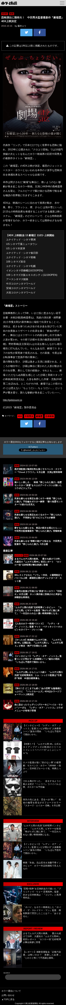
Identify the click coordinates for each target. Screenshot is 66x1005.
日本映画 (49, 416)
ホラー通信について (11, 991)
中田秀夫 (29, 416)
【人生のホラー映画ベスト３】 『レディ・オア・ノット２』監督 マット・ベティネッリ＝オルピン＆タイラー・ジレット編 (38, 626)
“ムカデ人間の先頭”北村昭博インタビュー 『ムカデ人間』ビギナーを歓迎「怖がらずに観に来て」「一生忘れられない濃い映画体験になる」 (38, 610)
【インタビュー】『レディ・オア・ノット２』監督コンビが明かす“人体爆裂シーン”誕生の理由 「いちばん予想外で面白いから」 (38, 659)
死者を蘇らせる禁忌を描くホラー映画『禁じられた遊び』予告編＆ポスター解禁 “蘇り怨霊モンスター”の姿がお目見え (38, 501)
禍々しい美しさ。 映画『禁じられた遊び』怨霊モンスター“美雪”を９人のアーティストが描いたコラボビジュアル (38, 485)
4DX (20, 416)
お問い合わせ (8, 995)
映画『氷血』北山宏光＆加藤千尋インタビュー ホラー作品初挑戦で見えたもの (42, 865)
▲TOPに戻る (8, 999)
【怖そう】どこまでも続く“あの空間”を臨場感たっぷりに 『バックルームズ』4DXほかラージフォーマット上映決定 (38, 691)
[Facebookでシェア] (39, 32)
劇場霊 (39, 416)
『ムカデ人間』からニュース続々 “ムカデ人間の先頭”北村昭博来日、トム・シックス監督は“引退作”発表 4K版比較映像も (38, 675)
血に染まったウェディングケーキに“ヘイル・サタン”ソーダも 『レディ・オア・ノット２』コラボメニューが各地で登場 (38, 707)
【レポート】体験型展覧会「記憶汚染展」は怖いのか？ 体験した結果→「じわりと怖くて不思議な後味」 (42, 955)
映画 (12, 14)
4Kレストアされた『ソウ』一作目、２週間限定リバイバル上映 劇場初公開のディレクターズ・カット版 (38, 578)
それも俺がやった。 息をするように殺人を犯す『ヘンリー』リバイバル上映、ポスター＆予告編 (42, 784)
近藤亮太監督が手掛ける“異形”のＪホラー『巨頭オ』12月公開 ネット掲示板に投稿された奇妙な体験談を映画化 (38, 594)
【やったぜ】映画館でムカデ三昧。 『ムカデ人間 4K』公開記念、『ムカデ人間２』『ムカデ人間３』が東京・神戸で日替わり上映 (38, 643)
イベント (18, 555)
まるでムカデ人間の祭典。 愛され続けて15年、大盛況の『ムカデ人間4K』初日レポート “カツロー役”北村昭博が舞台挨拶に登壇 (38, 562)
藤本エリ (22, 26)
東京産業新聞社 (31, 1003)
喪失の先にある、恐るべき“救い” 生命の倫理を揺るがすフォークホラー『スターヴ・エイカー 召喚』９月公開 (42, 802)
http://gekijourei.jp (12, 400)
